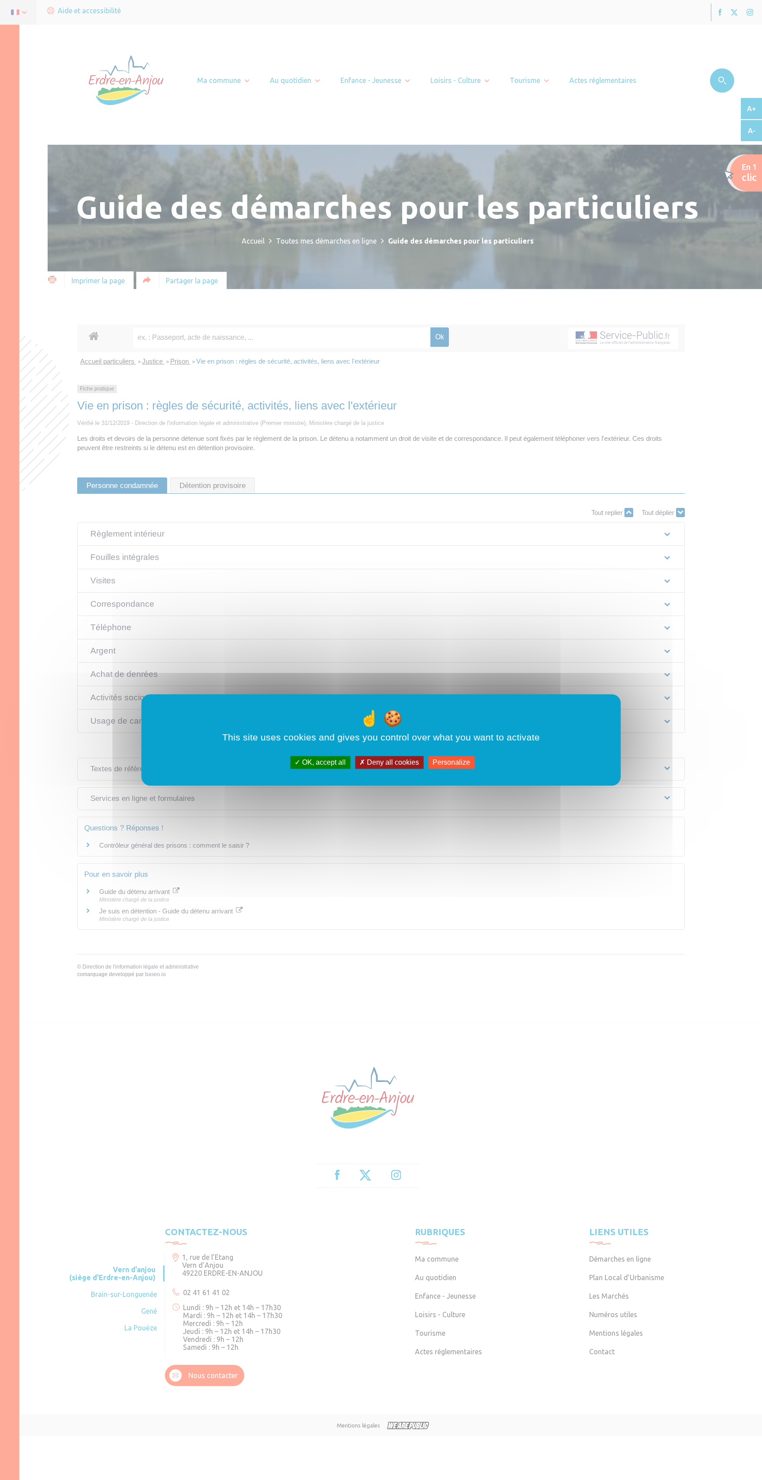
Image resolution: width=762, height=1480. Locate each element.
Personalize (451, 762)
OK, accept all (323, 762)
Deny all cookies (392, 762)
